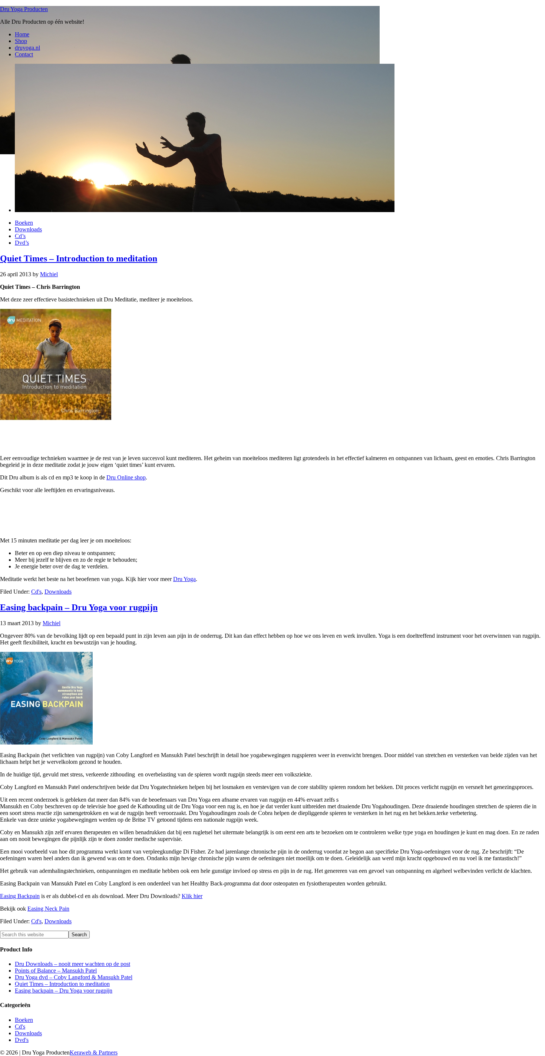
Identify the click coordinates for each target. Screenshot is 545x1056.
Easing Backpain (20, 896)
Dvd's (22, 1040)
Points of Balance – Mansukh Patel (56, 970)
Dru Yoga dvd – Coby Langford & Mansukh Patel (73, 977)
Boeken (24, 1020)
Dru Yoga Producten (24, 9)
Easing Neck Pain (48, 908)
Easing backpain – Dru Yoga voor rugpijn (79, 607)
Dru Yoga (184, 579)
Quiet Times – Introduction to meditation (78, 258)
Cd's (36, 591)
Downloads (58, 591)
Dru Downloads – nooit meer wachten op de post (72, 964)
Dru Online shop (126, 477)
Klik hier (192, 896)
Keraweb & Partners (94, 1052)
